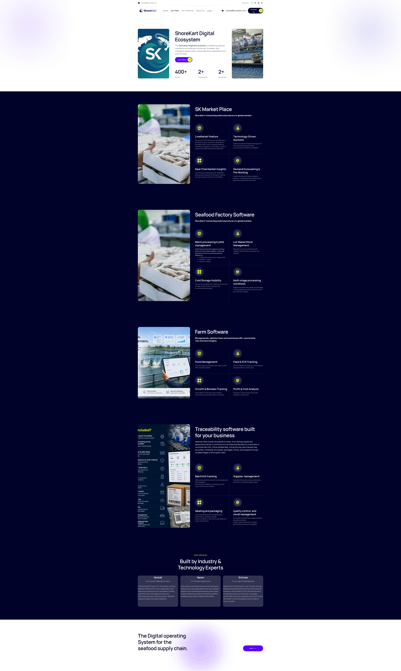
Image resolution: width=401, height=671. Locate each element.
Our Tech (175, 11)
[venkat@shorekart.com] (222, 10)
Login (209, 11)
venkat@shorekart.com (236, 11)
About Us (200, 11)
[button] (251, 648)
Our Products (187, 11)
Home (165, 11)
